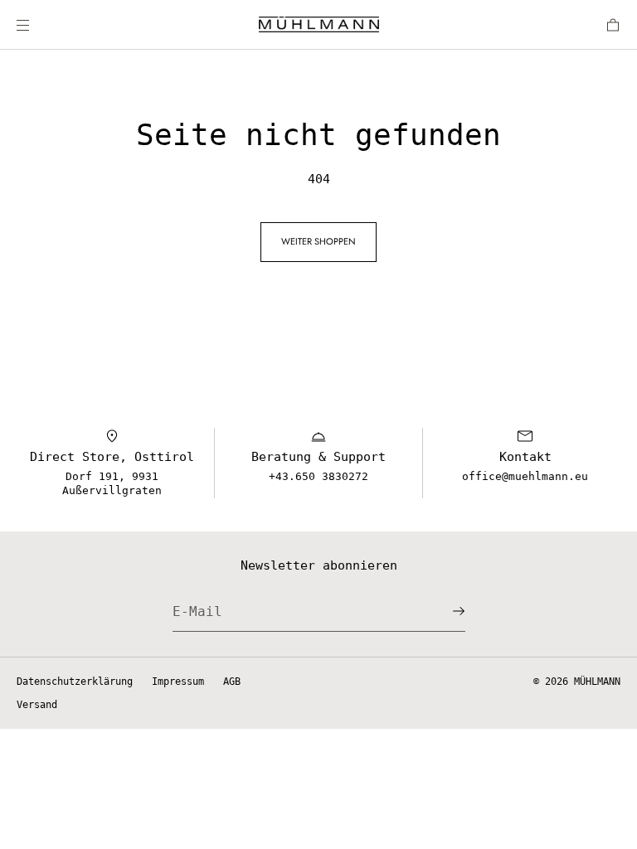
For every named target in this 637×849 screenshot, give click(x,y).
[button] (606, 24)
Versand (37, 705)
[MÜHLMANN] (319, 25)
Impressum (178, 681)
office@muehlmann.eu (525, 476)
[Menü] (36, 24)
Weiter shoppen (318, 241)
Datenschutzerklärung (75, 681)
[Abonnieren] (444, 611)
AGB (232, 681)
